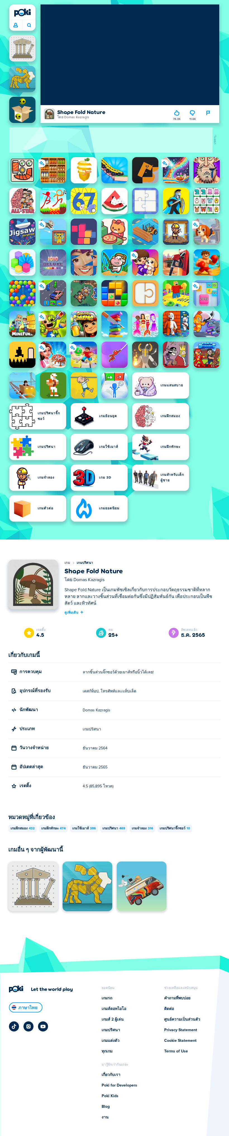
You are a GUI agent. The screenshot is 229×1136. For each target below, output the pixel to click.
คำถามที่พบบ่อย (177, 998)
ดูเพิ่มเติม (71, 612)
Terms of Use (176, 1051)
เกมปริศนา (85, 563)
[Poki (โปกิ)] (22, 12)
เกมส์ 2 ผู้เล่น (113, 1019)
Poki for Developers (119, 1085)
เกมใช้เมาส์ (84, 828)
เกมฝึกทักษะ (53, 828)
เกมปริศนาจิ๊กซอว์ (175, 828)
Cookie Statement (180, 1041)
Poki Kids (110, 1096)
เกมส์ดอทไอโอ (114, 1009)
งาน (105, 1117)
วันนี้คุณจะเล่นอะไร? (28, 25)
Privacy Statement (180, 1030)
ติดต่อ (169, 1009)
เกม (67, 563)
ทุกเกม (107, 1051)
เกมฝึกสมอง (23, 828)
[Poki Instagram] (28, 1026)
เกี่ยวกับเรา (111, 1075)
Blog (106, 1107)
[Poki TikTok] (14, 1026)
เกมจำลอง (142, 828)
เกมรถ (107, 998)
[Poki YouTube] (43, 1026)
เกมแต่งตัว (111, 1041)
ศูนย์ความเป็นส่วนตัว (182, 1019)
